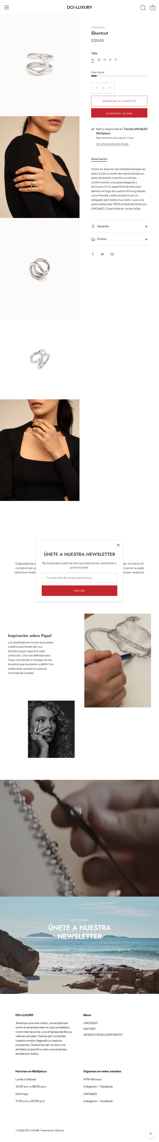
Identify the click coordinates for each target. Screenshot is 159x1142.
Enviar (79, 590)
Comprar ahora (119, 113)
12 (115, 59)
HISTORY (89, 1029)
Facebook (106, 1086)
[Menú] (7, 7)
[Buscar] (143, 8)
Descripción (99, 159)
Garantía (103, 226)
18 (98, 59)
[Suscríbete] (115, 967)
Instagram (90, 1086)
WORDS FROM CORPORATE (103, 1035)
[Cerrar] (118, 545)
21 (104, 59)
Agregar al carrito (119, 101)
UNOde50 (98, 27)
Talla (94, 53)
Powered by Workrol (52, 1130)
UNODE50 (90, 1023)
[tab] (101, 159)
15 (92, 59)
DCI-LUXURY (79, 7)
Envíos (101, 239)
